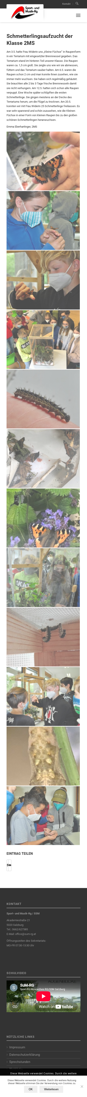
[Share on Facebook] (7, 865)
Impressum (17, 1047)
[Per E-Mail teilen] (9, 865)
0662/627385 (20, 929)
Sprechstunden (19, 1062)
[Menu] (78, 15)
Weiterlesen (51, 1089)
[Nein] (82, 1086)
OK (31, 1089)
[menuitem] (66, 4)
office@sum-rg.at (25, 934)
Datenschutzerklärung (24, 1055)
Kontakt (66, 4)
